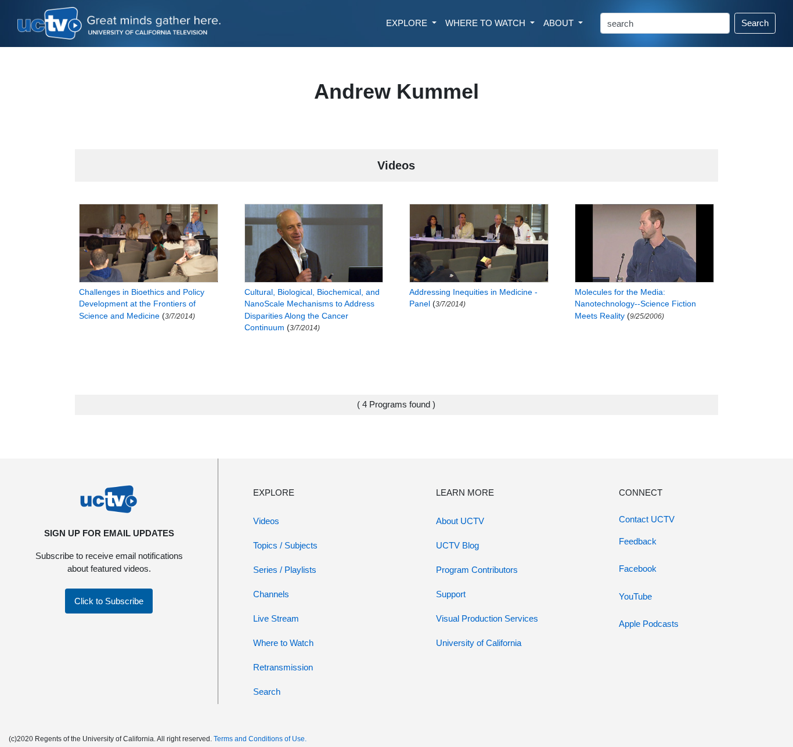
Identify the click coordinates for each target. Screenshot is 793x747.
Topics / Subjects (285, 545)
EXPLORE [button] (408, 23)
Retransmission (283, 667)
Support (451, 594)
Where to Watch (283, 643)
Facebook (638, 568)
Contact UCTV (647, 519)
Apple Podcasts (649, 624)
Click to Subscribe (108, 601)
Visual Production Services (487, 618)
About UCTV (460, 521)
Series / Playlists (284, 570)
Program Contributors (477, 570)
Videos (266, 521)
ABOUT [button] (559, 23)
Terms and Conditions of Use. (260, 739)
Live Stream (276, 618)
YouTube (635, 596)
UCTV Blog (457, 545)
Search (755, 23)
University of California (478, 643)
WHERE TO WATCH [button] (486, 23)
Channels (271, 594)
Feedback (638, 541)
